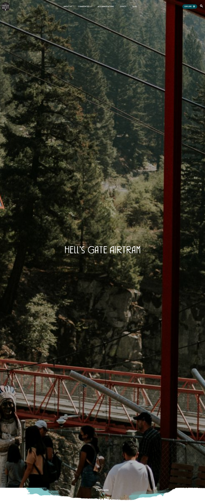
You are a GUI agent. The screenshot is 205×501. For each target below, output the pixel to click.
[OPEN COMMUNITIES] (91, 6)
